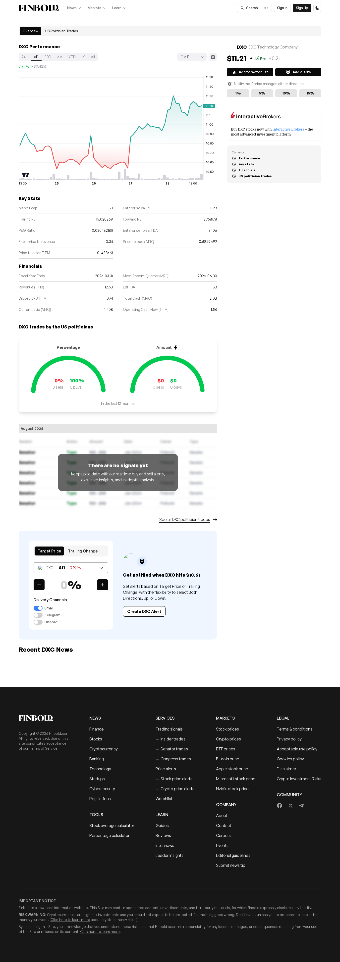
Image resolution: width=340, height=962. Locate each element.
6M (59, 57)
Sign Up (302, 8)
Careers (223, 835)
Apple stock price (232, 768)
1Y (83, 57)
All (93, 57)
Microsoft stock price (235, 778)
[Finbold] (39, 7)
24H (25, 57)
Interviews (165, 845)
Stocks (95, 738)
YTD (72, 57)
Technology (100, 768)
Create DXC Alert (144, 611)
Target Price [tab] (49, 551)
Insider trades (170, 738)
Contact (223, 825)
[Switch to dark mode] (317, 8)
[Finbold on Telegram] (301, 806)
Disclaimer (286, 768)
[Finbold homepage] (46, 718)
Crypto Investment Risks (299, 778)
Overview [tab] (30, 31)
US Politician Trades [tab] (61, 31)
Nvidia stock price (232, 788)
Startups (97, 778)
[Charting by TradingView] (25, 175)
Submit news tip (230, 865)
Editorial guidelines (233, 855)
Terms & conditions (294, 729)
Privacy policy (289, 738)
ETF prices (225, 748)
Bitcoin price (227, 758)
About (221, 815)
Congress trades (173, 758)
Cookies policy (290, 758)
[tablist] (170, 31)
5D (36, 57)
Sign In (282, 8)
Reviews (163, 835)
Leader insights (169, 855)
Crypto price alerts (175, 788)
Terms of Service (43, 748)
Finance (96, 729)
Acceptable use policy (297, 748)
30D (48, 57)
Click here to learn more (70, 919)
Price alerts (166, 768)
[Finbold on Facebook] (280, 806)
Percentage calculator (109, 835)
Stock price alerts (174, 778)
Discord (51, 622)
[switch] (38, 608)
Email (49, 608)
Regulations (100, 798)
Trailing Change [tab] (83, 551)
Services (165, 718)
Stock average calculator (111, 825)
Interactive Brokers (288, 129)
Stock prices (227, 729)
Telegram (52, 615)
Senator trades (172, 748)
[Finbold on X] (290, 806)
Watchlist (164, 798)
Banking (96, 758)
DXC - (63, 567)
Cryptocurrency (103, 748)
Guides (162, 825)
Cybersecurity (102, 788)
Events (222, 845)
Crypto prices (228, 738)
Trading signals (169, 729)
